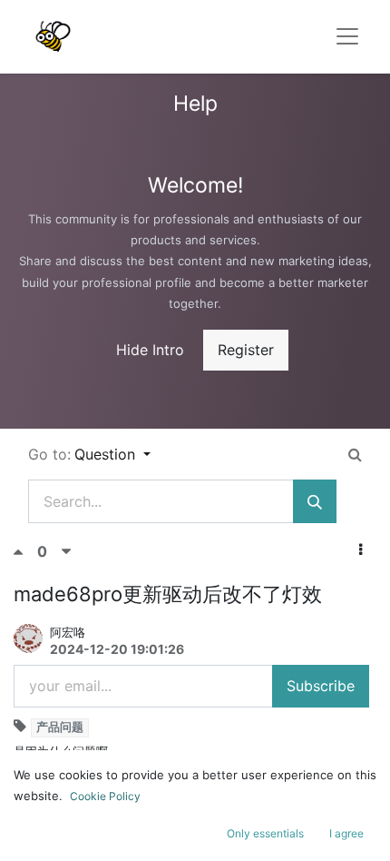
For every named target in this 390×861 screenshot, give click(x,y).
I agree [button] (346, 833)
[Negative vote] (66, 551)
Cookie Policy (105, 796)
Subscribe (321, 686)
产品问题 (59, 727)
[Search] (314, 501)
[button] (360, 549)
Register (246, 350)
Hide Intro (150, 350)
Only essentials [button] (265, 833)
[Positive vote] (25, 551)
